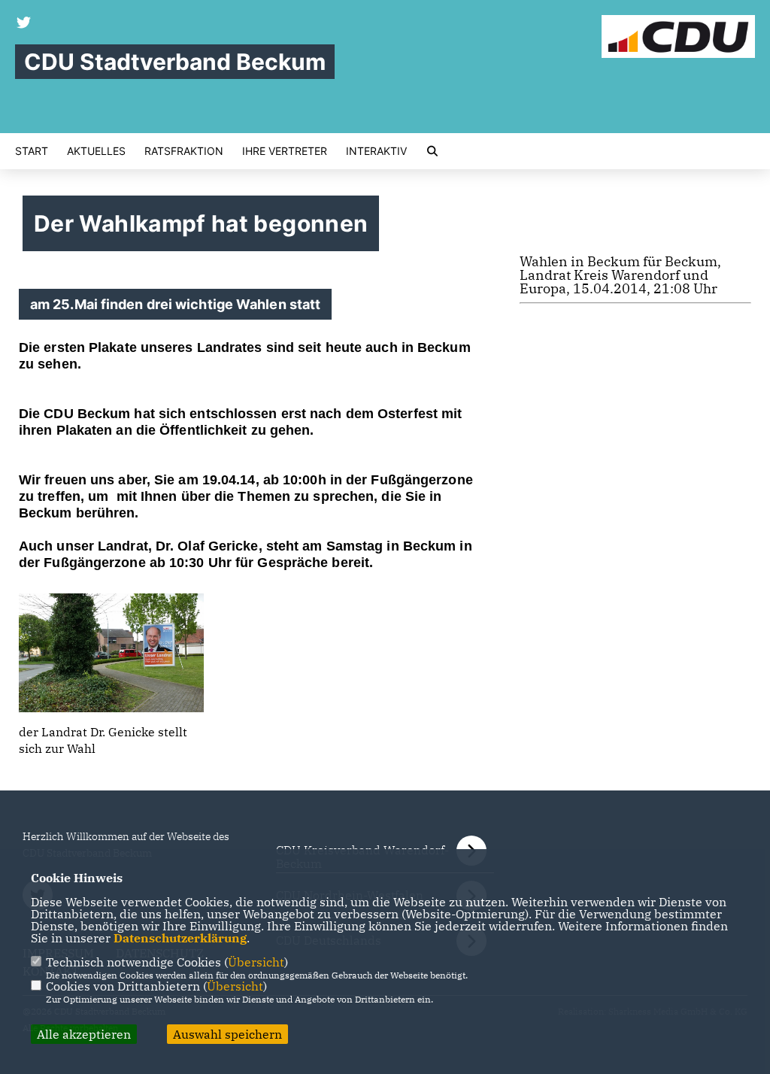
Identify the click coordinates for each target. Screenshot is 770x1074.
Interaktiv (376, 151)
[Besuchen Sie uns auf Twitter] (24, 24)
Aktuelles (96, 151)
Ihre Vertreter (284, 151)
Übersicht (256, 961)
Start (31, 151)
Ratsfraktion (183, 151)
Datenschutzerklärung (180, 937)
